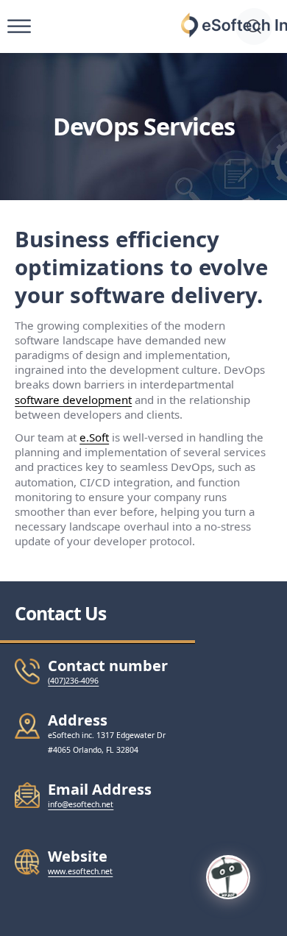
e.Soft (94, 437)
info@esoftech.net (80, 804)
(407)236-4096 (73, 681)
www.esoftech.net (80, 871)
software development (73, 399)
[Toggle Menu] (19, 27)
